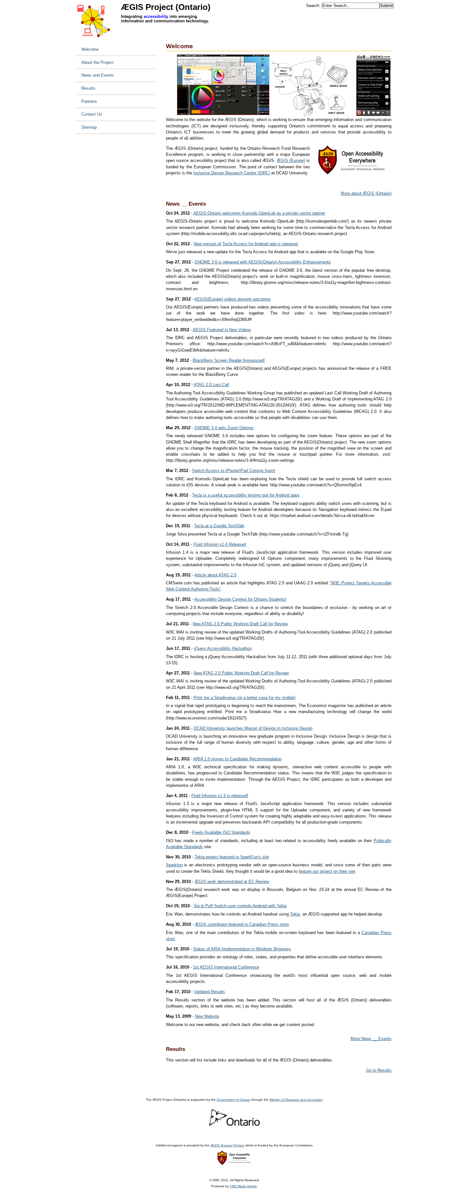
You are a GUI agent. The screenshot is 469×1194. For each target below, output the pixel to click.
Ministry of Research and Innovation (296, 1099)
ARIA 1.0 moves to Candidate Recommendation (237, 759)
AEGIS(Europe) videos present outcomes (232, 299)
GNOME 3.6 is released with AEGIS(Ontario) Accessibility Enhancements (263, 262)
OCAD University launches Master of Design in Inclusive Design (253, 728)
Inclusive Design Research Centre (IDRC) (231, 173)
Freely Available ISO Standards (221, 832)
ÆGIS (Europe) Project (227, 1145)
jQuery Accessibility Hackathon (223, 648)
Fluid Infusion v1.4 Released (219, 544)
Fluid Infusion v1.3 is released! (219, 795)
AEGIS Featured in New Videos (222, 329)
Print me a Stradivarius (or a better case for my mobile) (244, 697)
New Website (207, 1016)
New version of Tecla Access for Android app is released (246, 243)
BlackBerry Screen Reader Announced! (229, 360)
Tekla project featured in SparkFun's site (232, 857)
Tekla (295, 914)
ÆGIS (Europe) (291, 160)
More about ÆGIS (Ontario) (366, 193)
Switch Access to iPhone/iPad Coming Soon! (233, 470)
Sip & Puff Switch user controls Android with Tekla (240, 905)
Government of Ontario (233, 1099)
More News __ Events (371, 1038)
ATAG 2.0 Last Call (211, 384)
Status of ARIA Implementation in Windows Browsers (242, 949)
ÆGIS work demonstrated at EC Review (232, 881)
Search (312, 5)
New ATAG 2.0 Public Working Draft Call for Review (240, 623)
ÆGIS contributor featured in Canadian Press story (242, 924)
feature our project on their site (327, 871)
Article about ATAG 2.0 (215, 575)
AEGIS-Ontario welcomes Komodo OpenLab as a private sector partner (259, 213)
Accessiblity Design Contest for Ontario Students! (240, 599)
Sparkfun (174, 865)
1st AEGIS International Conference (226, 967)
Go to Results (378, 1070)
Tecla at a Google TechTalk (219, 525)
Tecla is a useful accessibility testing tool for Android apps (246, 495)
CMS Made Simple (243, 1186)
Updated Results (209, 991)
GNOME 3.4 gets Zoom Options (224, 427)
